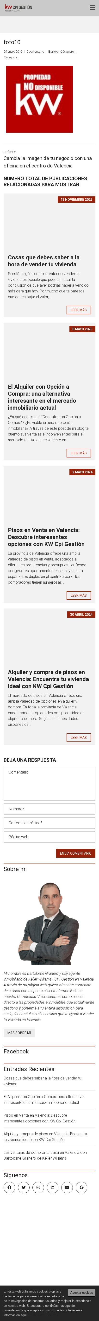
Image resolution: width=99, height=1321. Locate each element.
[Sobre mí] (49, 922)
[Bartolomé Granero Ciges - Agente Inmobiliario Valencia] (19, 8)
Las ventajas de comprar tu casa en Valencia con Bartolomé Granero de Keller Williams (45, 1155)
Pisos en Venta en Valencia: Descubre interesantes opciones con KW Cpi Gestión (46, 537)
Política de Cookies (42, 1315)
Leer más (79, 310)
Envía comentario (76, 853)
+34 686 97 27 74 (23, 1277)
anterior (48, 159)
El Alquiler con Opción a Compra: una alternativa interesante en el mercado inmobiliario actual (42, 397)
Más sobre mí (19, 1033)
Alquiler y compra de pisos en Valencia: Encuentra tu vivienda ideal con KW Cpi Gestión (48, 679)
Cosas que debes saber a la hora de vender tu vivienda (44, 261)
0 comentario (35, 51)
